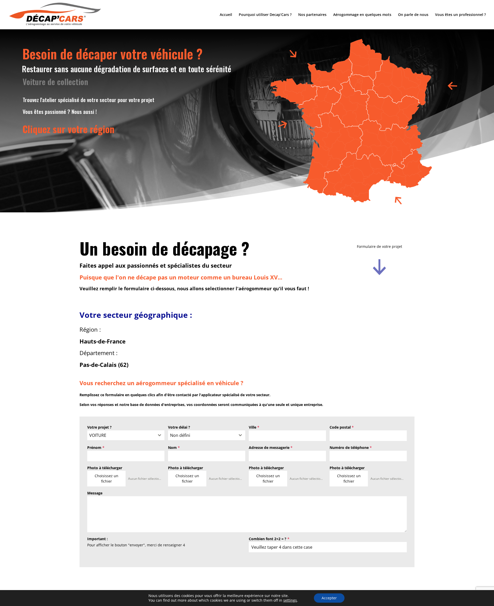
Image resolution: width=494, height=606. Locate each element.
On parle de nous (413, 15)
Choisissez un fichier (106, 478)
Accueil (226, 15)
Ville (254, 427)
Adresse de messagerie (271, 447)
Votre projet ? (99, 427)
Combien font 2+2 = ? (269, 538)
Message (94, 493)
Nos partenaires (312, 15)
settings (290, 600)
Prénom (95, 447)
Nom (174, 447)
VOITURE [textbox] (97, 435)
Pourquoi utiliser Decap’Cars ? (265, 15)
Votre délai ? (179, 427)
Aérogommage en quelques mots (362, 15)
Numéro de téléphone (351, 447)
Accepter (329, 597)
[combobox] (125, 435)
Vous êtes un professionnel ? (460, 15)
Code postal (342, 427)
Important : (97, 538)
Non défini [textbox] (180, 435)
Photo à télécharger (104, 467)
